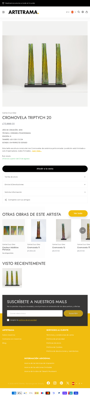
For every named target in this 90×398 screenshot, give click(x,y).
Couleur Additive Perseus (10, 248)
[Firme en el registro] (83, 12)
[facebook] (48, 383)
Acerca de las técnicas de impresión (39, 363)
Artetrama (8, 330)
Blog (4, 343)
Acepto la (23, 320)
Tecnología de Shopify (35, 383)
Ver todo (78, 213)
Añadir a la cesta (45, 169)
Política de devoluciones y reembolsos (62, 351)
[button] (82, 230)
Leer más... (37, 151)
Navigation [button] (3, 12)
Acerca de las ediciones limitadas (38, 367)
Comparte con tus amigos (19, 200)
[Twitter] (67, 383)
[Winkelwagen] (87, 12)
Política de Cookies (54, 347)
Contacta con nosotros (11, 339)
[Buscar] (79, 12)
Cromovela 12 (58, 247)
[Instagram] (54, 383)
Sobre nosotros (8, 335)
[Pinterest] (61, 383)
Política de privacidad (55, 339)
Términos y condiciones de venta (60, 335)
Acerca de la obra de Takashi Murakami (40, 371)
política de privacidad (28, 320)
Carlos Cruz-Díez (9, 113)
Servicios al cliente (57, 330)
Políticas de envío (53, 343)
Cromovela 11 (33, 247)
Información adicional (37, 358)
